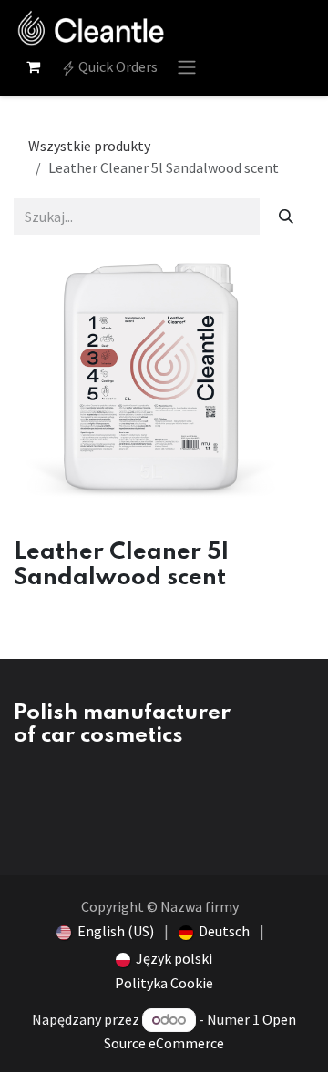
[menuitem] (104, 931)
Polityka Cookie (164, 983)
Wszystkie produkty (89, 146)
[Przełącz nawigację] (187, 66)
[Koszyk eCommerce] (33, 66)
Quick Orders (117, 66)
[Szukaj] (286, 216)
